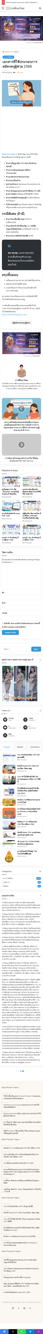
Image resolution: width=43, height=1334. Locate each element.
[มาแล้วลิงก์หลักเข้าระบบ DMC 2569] (11, 506)
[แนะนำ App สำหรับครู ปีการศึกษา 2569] (31, 530)
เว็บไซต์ (4, 613)
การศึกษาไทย (21, 380)
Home (6, 52)
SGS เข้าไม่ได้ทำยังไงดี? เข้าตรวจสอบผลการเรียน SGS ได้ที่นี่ (28, 779)
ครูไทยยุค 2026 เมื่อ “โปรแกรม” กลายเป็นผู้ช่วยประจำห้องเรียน (10, 491)
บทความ (6, 882)
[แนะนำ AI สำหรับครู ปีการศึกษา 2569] (11, 530)
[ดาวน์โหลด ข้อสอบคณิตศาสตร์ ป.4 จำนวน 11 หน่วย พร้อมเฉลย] (9, 813)
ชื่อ (3, 593)
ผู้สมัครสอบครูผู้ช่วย (9, 154)
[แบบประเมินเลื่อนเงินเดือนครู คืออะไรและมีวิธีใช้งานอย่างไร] (31, 481)
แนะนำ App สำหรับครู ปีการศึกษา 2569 (31, 538)
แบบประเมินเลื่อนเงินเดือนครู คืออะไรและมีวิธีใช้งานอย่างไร (31, 491)
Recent (20, 747)
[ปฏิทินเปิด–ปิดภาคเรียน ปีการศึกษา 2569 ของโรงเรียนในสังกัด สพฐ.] (31, 506)
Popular (7, 747)
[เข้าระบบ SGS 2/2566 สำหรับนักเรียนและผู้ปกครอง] (9, 844)
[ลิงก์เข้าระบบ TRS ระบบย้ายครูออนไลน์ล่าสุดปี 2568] (9, 834)
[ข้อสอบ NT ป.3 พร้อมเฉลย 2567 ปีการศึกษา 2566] (9, 825)
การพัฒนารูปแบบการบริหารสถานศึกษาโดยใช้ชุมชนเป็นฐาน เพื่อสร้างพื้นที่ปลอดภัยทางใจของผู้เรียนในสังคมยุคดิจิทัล (21, 939)
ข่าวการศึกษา (14, 52)
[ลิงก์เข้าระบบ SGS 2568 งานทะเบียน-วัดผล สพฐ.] (9, 769)
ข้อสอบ (5, 886)
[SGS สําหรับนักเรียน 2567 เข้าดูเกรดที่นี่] (9, 758)
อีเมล (4, 603)
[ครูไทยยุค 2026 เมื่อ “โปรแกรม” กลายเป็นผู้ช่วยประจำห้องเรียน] (11, 481)
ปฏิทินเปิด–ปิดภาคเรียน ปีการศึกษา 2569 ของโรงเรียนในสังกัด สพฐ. (31, 515)
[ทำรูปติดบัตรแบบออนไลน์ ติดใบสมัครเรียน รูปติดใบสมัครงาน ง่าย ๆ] (9, 791)
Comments (34, 747)
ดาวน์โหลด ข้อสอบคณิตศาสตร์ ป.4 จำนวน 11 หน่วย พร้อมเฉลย (28, 811)
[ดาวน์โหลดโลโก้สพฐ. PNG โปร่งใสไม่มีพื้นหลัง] (9, 856)
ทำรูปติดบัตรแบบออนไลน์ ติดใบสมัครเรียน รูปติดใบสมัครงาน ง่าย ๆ (28, 790)
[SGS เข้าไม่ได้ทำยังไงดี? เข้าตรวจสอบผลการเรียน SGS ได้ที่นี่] (9, 779)
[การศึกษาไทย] (15, 8)
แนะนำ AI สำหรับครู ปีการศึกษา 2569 (10, 538)
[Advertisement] (21, 130)
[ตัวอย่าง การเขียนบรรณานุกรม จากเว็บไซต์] (9, 802)
